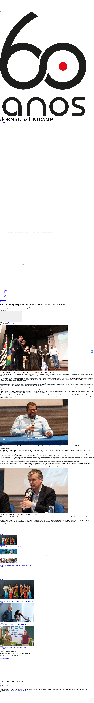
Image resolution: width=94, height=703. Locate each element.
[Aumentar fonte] (10, 254)
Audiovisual (5, 292)
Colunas (4, 294)
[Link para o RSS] (10, 285)
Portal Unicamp (6, 288)
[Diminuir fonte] (31, 254)
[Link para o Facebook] (10, 275)
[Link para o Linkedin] (31, 275)
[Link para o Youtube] (73, 275)
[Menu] (10, 9)
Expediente (5, 290)
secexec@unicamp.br (4, 658)
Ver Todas (2, 534)
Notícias (4, 291)
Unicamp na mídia (7, 297)
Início (1, 300)
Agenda (4, 296)
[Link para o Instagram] (52, 275)
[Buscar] (10, 243)
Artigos (4, 295)
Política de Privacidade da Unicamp (18, 690)
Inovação (2, 301)
